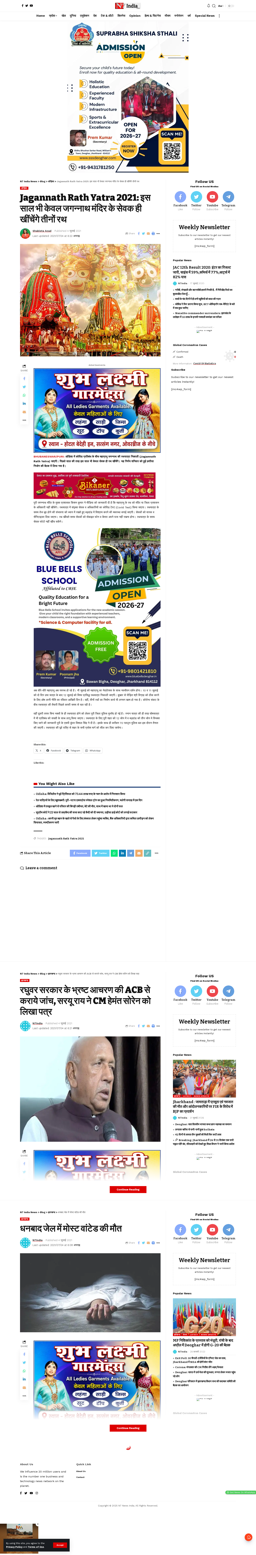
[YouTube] (31, 5)
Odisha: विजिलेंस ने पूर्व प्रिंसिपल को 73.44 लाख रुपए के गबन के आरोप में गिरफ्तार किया (80, 794)
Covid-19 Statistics (204, 363)
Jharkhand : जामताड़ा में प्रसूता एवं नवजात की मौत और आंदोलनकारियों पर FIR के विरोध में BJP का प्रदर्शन (203, 1107)
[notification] (208, 6)
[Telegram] (228, 201)
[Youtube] (212, 201)
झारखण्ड (24, 980)
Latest (187, 1096)
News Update (201, 1096)
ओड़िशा (24, 188)
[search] (214, 6)
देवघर (185, 1335)
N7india (182, 283)
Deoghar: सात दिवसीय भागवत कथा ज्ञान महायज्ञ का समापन (203, 1124)
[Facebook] (22, 5)
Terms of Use (36, 1547)
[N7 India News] (128, 6)
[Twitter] (26, 5)
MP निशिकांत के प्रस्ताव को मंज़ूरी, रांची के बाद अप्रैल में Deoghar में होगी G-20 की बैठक (203, 1342)
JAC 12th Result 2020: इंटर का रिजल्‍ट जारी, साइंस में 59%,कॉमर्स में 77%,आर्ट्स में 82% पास (202, 272)
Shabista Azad (42, 230)
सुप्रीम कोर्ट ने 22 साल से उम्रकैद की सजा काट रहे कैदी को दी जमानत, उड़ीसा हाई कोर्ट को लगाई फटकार (86, 812)
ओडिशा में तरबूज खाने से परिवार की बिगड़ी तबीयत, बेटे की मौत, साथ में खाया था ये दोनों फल (79, 806)
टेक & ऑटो (26, 1457)
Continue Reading (128, 1189)
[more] (219, 16)
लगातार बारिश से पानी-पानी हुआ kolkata (194, 1129)
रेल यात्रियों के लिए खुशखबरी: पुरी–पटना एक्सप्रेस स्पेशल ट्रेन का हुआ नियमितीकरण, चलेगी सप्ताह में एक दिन (89, 800)
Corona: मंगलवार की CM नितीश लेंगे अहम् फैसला (199, 1367)
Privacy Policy (14, 1547)
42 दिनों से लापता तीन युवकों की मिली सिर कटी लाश (198, 1134)
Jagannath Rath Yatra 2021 (66, 838)
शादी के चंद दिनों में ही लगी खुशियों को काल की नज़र (198, 299)
